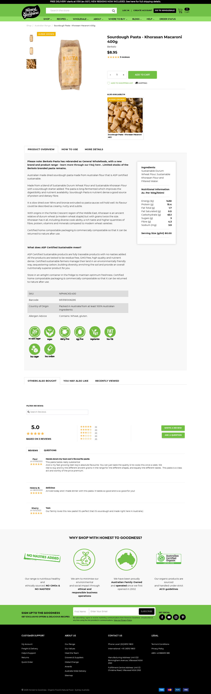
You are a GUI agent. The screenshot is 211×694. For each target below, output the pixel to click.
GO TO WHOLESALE (165, 10)
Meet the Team (72, 653)
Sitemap (69, 676)
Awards (68, 667)
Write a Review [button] (173, 428)
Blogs (136, 19)
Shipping (142, 83)
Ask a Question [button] (173, 435)
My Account (27, 644)
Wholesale (79, 19)
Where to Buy (116, 19)
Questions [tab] (50, 450)
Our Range (70, 644)
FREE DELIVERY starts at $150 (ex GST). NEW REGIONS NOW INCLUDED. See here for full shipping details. (105, 1)
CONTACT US (115, 635)
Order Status (167, 19)
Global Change (72, 662)
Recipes (61, 19)
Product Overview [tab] (41, 149)
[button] (120, 84)
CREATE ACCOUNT (142, 10)
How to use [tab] (70, 149)
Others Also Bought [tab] (42, 381)
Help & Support (29, 653)
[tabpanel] (126, 118)
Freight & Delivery (30, 649)
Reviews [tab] (33, 451)
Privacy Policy (157, 649)
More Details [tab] (94, 149)
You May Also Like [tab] (75, 381)
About (97, 19)
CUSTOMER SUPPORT (33, 635)
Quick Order (27, 662)
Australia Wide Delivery (75, 671)
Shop (46, 19)
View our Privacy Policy (123, 620)
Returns (25, 658)
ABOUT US (70, 635)
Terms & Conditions (160, 644)
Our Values (70, 649)
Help (149, 19)
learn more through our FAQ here (80, 165)
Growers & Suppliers (74, 658)
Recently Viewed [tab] (107, 381)
